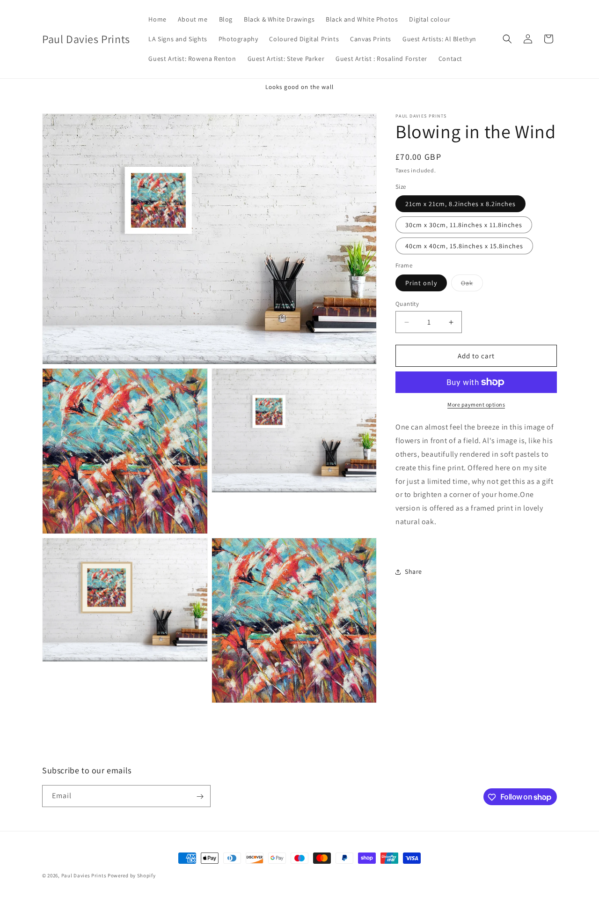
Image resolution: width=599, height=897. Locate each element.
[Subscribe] (200, 797)
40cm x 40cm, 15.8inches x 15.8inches (464, 246)
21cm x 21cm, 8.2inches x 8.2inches (460, 204)
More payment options (476, 404)
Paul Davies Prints (84, 875)
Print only (421, 283)
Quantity (407, 304)
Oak (472, 284)
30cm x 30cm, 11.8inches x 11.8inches (463, 225)
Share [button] (413, 571)
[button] (507, 39)
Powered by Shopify (132, 875)
